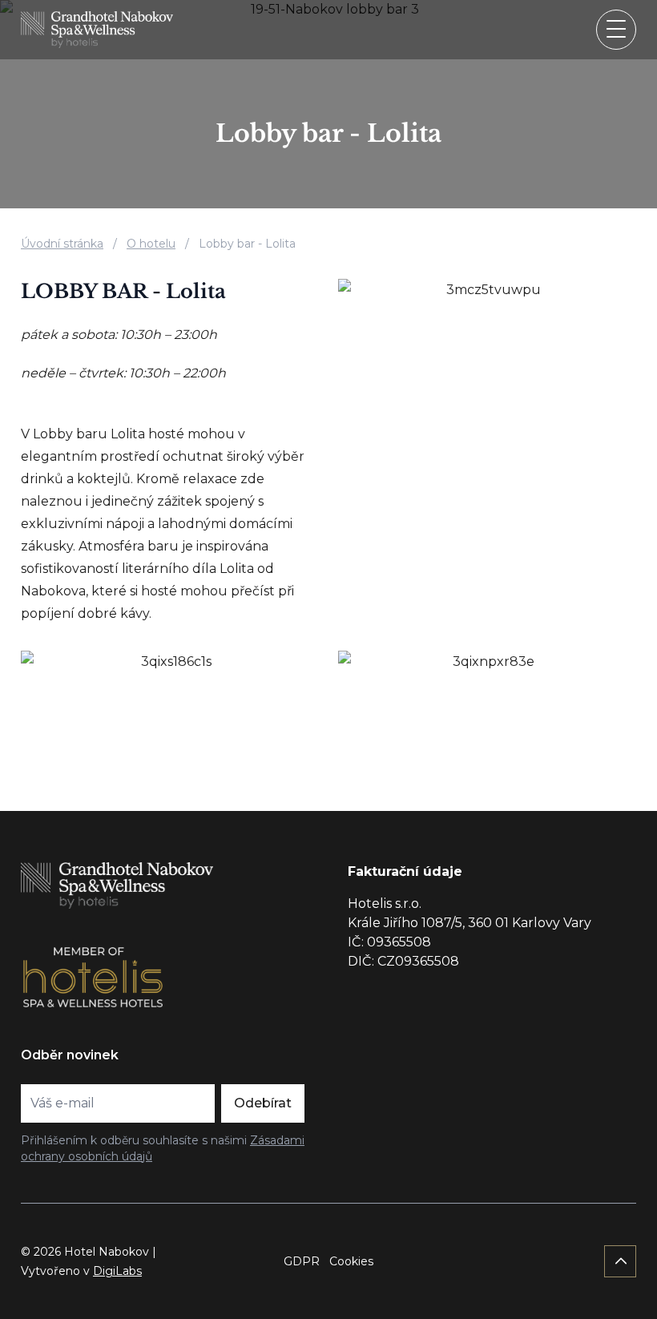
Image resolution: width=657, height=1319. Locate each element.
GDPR (302, 1261)
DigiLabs (117, 1271)
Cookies (351, 1261)
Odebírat (263, 1103)
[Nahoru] (620, 1261)
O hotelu (151, 243)
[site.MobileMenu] (616, 29)
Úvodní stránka (62, 243)
